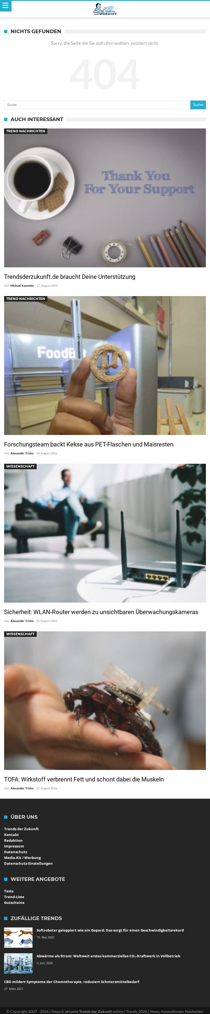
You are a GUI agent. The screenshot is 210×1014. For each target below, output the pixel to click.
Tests (8, 891)
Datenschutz (15, 851)
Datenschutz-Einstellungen (28, 863)
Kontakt (11, 834)
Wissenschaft (20, 466)
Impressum (14, 846)
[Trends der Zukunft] (105, 9)
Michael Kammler (22, 285)
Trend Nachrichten (25, 131)
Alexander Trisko (22, 453)
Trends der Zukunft (21, 828)
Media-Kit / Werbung (22, 857)
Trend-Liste (14, 896)
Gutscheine (14, 902)
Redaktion (13, 840)
